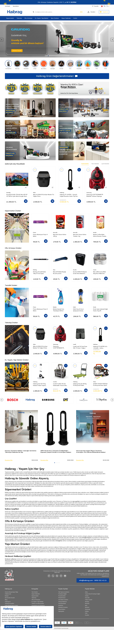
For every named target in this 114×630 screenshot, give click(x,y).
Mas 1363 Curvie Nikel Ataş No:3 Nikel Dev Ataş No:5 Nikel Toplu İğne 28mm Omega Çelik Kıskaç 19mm (80, 272)
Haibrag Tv (8, 601)
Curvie (74, 269)
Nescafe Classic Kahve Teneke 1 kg (59, 235)
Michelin (87, 607)
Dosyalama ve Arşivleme (38, 605)
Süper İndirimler (66, 18)
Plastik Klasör (61, 597)
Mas (34, 269)
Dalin (54, 307)
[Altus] (57, 39)
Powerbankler (62, 595)
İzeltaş (87, 611)
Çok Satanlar (105, 163)
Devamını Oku (8, 460)
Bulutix (34, 307)
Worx (74, 381)
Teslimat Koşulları (9, 603)
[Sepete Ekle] (26, 201)
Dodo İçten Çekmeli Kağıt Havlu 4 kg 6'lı (80, 310)
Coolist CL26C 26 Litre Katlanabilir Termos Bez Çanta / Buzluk (40, 384)
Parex (94, 232)
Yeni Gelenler (95, 163)
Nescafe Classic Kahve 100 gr (39, 235)
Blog (6, 599)
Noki (86, 613)
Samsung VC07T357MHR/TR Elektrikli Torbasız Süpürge (94, 195)
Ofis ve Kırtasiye (36, 599)
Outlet (75, 18)
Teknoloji (19, 18)
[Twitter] (53, 575)
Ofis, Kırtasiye (28, 18)
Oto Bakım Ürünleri (63, 599)
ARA (81, 12)
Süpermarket (10, 18)
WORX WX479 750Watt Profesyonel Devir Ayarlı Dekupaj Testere (80, 384)
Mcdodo (87, 603)
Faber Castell (96, 269)
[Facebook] (49, 575)
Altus (34, 192)
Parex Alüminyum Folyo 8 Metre (100, 235)
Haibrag (62, 192)
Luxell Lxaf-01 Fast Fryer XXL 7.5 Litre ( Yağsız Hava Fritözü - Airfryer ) (60, 347)
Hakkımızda (8, 593)
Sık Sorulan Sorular (10, 597)
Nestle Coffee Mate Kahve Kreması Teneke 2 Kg (80, 235)
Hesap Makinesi (62, 601)
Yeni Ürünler (35, 592)
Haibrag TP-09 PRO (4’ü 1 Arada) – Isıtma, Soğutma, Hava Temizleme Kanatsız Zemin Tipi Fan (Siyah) (80, 347)
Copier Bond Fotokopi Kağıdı (92, 593)
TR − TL (105, 6)
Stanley (87, 601)
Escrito (55, 269)
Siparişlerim (16, 6)
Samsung (88, 192)
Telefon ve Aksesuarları (38, 603)
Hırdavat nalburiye (10, 559)
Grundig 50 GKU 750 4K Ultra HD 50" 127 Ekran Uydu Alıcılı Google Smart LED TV (17, 195)
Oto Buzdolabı (62, 603)
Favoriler (96, 6)
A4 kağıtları (59, 540)
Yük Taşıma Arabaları (63, 592)
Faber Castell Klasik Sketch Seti (98, 272)
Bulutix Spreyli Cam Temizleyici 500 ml (38, 310)
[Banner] (30, 399)
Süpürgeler (61, 611)
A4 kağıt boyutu (86, 537)
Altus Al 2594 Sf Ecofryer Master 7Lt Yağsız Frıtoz (43, 195)
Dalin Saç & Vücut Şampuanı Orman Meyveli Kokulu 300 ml (59, 310)
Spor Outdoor (55, 18)
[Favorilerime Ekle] (26, 187)
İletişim (7, 595)
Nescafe (35, 232)
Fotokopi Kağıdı (62, 593)
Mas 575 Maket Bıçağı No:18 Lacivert (39, 272)
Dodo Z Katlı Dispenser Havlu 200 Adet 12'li (100, 310)
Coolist (35, 381)
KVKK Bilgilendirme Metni (11, 605)
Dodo (74, 307)
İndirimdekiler (85, 163)
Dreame (95, 344)
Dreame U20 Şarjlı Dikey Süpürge (100, 347)
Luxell (54, 344)
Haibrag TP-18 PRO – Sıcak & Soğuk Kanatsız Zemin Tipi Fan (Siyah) (69, 195)
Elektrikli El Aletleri (63, 607)
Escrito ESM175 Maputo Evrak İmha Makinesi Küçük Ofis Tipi (60, 272)
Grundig (8, 192)
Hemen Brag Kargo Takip (11, 592)
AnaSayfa (7, 6)
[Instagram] (61, 575)
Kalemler (60, 605)
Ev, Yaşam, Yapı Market (41, 18)
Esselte (87, 615)
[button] (45, 55)
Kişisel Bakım (61, 609)
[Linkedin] (57, 575)
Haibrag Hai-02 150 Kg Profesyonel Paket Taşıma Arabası (59, 384)
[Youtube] (65, 575)
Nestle (74, 232)
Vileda (86, 595)
